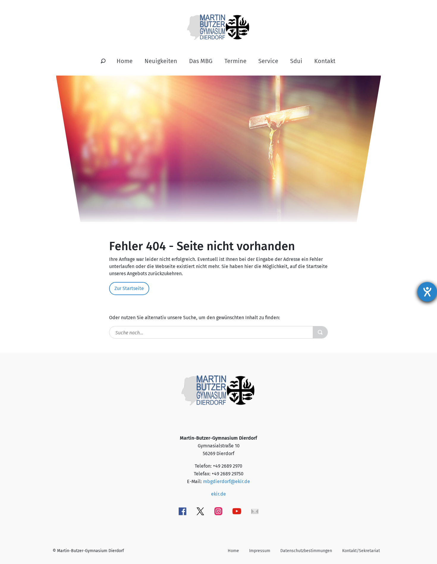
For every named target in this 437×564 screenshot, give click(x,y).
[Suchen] (103, 61)
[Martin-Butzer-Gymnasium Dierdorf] (219, 22)
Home (125, 61)
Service (268, 61)
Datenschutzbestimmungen (306, 550)
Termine (235, 61)
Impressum (259, 550)
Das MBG (201, 61)
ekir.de (218, 494)
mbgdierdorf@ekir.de (226, 481)
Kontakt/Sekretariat (361, 550)
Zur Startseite (129, 288)
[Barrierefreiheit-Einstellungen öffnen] (427, 292)
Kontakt (324, 61)
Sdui (296, 61)
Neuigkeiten (160, 61)
